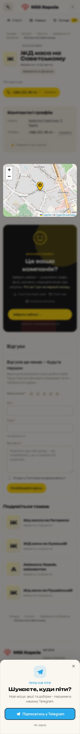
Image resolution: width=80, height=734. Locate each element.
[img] (40, 190)
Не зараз (40, 725)
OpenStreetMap (66, 215)
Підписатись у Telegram (43, 714)
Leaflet (47, 215)
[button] (40, 186)
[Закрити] (73, 666)
